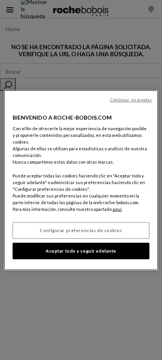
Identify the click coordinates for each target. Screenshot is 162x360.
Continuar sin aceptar (131, 99)
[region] (81, 180)
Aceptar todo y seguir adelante (81, 250)
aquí (117, 209)
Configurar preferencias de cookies (81, 230)
